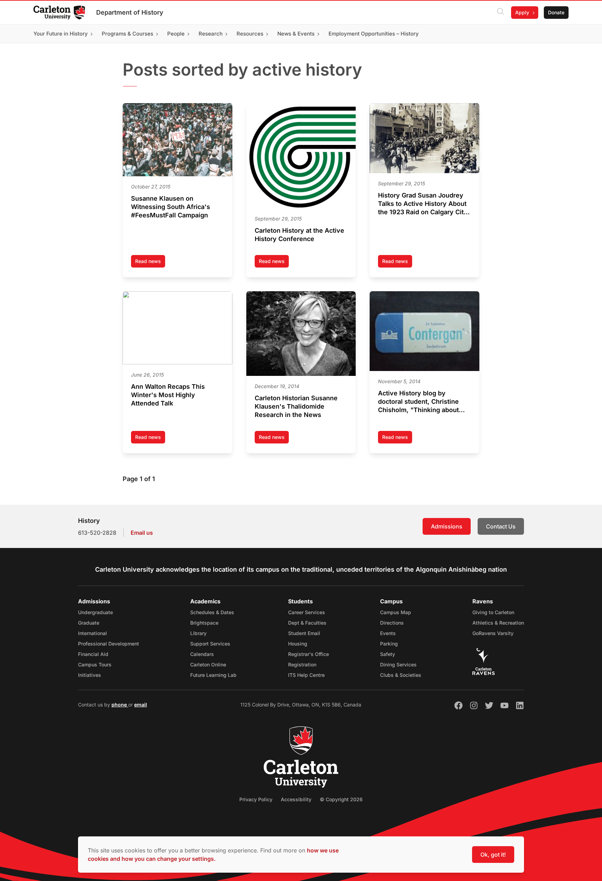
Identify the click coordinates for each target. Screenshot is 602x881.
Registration (302, 664)
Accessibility (296, 799)
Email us (142, 532)
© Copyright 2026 (341, 799)
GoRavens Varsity (493, 633)
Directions (392, 623)
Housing (297, 644)
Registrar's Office (308, 654)
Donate (556, 12)
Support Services (210, 644)
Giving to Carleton (493, 612)
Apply (522, 12)
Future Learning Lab (213, 675)
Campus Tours (94, 664)
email (140, 705)
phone (119, 705)
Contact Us (501, 526)
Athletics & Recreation (498, 623)
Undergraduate (95, 612)
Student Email (304, 633)
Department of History (129, 12)
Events (388, 633)
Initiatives (89, 675)
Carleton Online (208, 664)
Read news (150, 263)
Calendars (202, 654)
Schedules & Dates (212, 612)
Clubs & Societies (400, 675)
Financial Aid (93, 654)
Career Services (306, 612)
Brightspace (204, 623)
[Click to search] (500, 12)
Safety (387, 654)
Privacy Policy (255, 799)
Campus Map (395, 612)
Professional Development (108, 644)
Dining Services (398, 664)
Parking (389, 644)
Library (198, 633)
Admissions (446, 526)
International (92, 633)
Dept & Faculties (307, 623)
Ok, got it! (493, 854)
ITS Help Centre (306, 675)
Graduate (88, 623)
